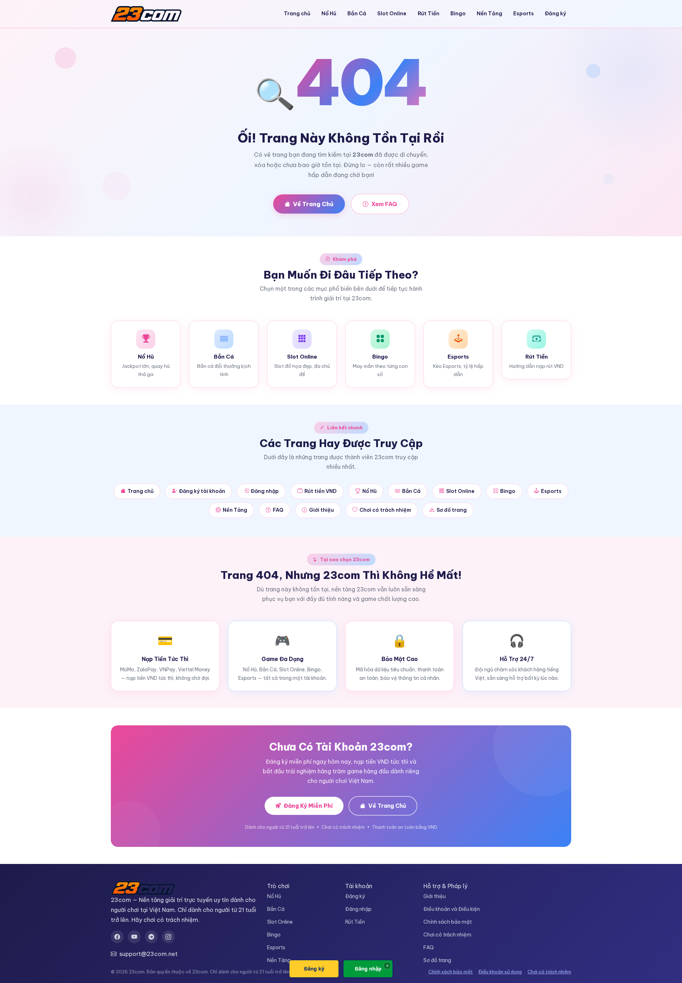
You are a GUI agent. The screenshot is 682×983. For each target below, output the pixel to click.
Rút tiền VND (320, 491)
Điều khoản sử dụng (500, 971)
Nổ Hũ (328, 13)
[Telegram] (151, 936)
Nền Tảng (489, 13)
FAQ (278, 510)
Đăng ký (555, 13)
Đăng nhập (265, 491)
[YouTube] (134, 936)
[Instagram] (168, 936)
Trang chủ (297, 13)
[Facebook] (117, 936)
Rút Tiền (428, 13)
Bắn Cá (356, 13)
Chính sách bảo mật (447, 922)
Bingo (458, 13)
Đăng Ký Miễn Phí (308, 805)
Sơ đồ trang (452, 510)
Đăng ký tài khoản (202, 491)
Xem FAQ (384, 204)
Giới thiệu (321, 510)
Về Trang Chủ (313, 204)
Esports (523, 13)
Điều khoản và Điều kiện (451, 909)
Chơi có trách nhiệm (385, 510)
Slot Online (391, 13)
